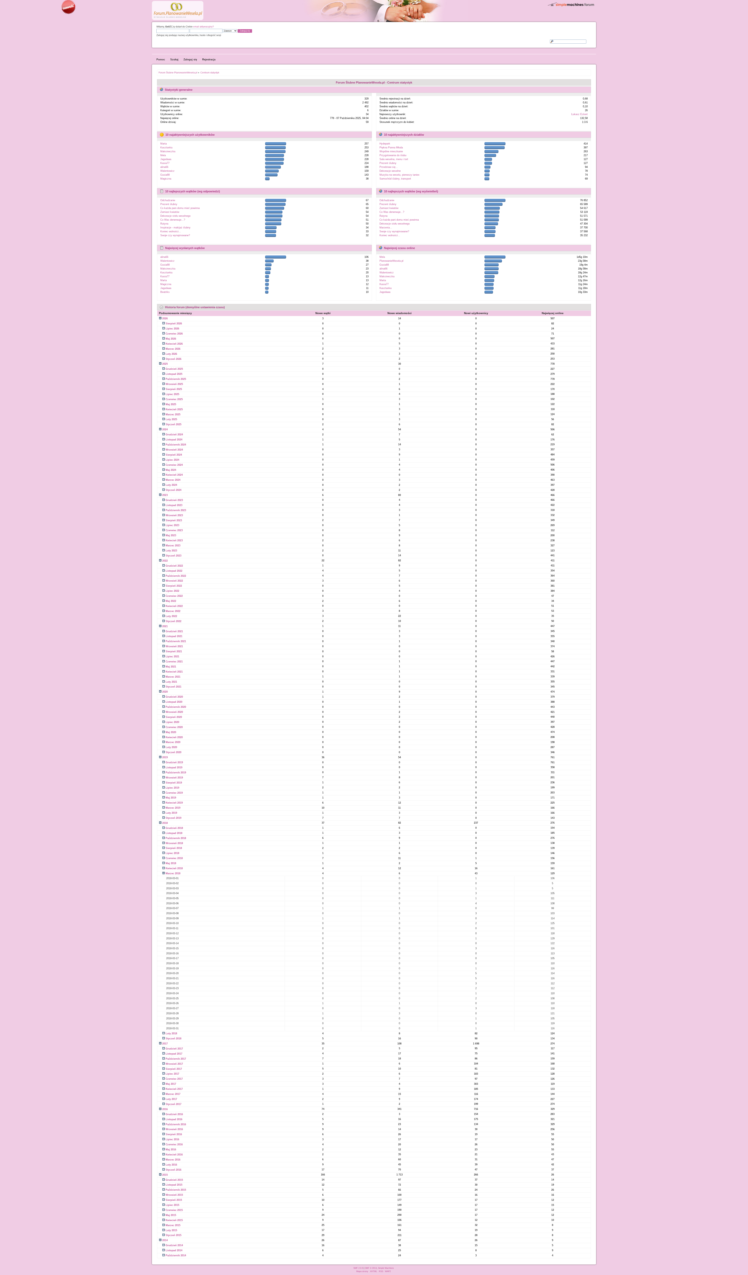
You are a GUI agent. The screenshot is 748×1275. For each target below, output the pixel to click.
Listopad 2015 (174, 1184)
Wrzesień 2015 (174, 1194)
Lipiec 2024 (172, 459)
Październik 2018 (176, 838)
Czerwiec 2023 (174, 530)
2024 (165, 429)
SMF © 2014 (371, 1268)
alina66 (164, 167)
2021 (165, 626)
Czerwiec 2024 (174, 464)
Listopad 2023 (174, 505)
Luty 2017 (171, 1099)
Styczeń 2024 (173, 490)
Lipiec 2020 (172, 722)
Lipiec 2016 (172, 1139)
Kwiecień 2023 (174, 540)
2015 (165, 1174)
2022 (165, 560)
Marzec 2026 (173, 348)
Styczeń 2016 (173, 1169)
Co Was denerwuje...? (172, 219)
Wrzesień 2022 (174, 580)
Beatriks (165, 292)
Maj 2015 (171, 1215)
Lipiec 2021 (172, 656)
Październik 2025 (176, 379)
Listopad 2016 (174, 1119)
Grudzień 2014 (174, 1245)
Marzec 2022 (173, 611)
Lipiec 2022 (172, 590)
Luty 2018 (171, 1033)
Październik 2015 (176, 1189)
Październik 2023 (176, 510)
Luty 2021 (171, 681)
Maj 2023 (171, 535)
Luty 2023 (171, 550)
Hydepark (384, 143)
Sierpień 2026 (174, 323)
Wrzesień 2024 (174, 449)
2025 (165, 363)
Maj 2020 (171, 732)
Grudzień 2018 (174, 828)
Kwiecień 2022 (174, 606)
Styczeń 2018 (173, 1038)
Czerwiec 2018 (174, 858)
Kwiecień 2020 (174, 737)
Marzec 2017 (173, 1094)
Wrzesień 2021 (174, 646)
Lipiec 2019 (172, 787)
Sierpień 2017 (174, 1068)
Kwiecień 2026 (174, 343)
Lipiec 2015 (172, 1205)
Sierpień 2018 (174, 848)
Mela (163, 155)
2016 (165, 1109)
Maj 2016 (171, 1149)
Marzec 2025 (173, 414)
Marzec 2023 (173, 545)
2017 (165, 1043)
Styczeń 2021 (173, 686)
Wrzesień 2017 (174, 1063)
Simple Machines (386, 1268)
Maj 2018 (171, 863)
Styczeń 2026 (173, 358)
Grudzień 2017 (174, 1048)
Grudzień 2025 (174, 368)
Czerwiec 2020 (174, 727)
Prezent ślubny (387, 163)
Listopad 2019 (174, 767)
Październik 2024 (176, 444)
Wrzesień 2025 (174, 384)
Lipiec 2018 (172, 853)
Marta (163, 143)
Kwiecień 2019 (174, 802)
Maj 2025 (171, 404)
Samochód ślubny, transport (395, 178)
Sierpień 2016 (174, 1134)
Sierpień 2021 (174, 651)
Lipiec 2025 (172, 394)
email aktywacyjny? (203, 26)
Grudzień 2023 (174, 500)
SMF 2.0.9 (358, 1268)
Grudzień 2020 (174, 696)
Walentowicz (167, 170)
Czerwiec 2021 (174, 661)
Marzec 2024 (173, 479)
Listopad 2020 (174, 701)
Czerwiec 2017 (174, 1078)
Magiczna (165, 178)
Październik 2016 (176, 1124)
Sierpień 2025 (174, 389)
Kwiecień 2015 (174, 1220)
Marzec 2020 (173, 742)
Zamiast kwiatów (169, 211)
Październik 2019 (176, 772)
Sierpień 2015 (174, 1199)
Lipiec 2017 (172, 1073)
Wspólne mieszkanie (391, 151)
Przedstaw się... (388, 167)
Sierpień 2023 (174, 520)
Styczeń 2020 (173, 752)
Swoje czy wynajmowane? (175, 235)
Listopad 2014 (174, 1250)
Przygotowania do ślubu (392, 155)
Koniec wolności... (170, 231)
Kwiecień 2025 (174, 409)
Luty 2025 (171, 419)
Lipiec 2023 (172, 525)
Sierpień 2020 (174, 717)
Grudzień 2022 (174, 565)
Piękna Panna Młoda (391, 147)
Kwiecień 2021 (174, 671)
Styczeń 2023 (173, 555)
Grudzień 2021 (174, 631)
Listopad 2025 (174, 373)
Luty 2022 (171, 616)
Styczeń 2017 (173, 1104)
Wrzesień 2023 (174, 515)
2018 (165, 823)
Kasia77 (164, 163)
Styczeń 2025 (173, 424)
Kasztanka (166, 147)
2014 (165, 1240)
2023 (165, 495)
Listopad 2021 (174, 636)
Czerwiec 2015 (174, 1210)
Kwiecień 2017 (174, 1088)
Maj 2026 (171, 338)
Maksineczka (167, 151)
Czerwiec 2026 (174, 333)
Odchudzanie (167, 200)
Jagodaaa (165, 159)
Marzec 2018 (173, 873)
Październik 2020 (176, 706)
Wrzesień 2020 (174, 712)
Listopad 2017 (174, 1053)
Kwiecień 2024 (174, 474)
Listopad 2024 (174, 439)
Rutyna (164, 223)
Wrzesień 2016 (174, 1129)
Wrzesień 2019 (174, 777)
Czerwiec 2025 (174, 399)
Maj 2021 (171, 666)
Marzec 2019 (173, 807)
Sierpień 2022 (174, 585)
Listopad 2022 (174, 570)
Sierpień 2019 (174, 782)
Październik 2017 (176, 1058)
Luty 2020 (171, 747)
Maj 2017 (171, 1083)
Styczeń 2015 (173, 1235)
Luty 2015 (171, 1230)
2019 (165, 757)
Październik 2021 (176, 641)
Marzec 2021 (173, 676)
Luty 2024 (171, 484)
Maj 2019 (171, 797)
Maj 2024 (171, 469)
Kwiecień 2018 (174, 868)
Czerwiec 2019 (174, 792)
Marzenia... (385, 227)
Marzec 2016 (173, 1159)
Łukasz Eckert (579, 114)
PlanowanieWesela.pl (391, 260)
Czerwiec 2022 (174, 595)
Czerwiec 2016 (174, 1144)
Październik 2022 (176, 575)
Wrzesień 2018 (174, 843)
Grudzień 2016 (174, 1114)
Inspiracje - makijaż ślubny (175, 227)
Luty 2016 (171, 1164)
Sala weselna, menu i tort (393, 159)
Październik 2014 (176, 1255)
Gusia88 (165, 174)
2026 (165, 318)
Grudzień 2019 (174, 762)
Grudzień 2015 (174, 1179)
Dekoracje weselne (390, 170)
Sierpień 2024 (174, 454)
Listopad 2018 (174, 833)
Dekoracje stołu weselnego (175, 215)
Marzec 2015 (173, 1225)
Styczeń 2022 (173, 621)
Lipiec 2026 (172, 328)
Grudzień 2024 (174, 434)
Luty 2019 (171, 812)
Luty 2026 (171, 353)
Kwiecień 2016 (174, 1154)
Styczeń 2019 (173, 817)
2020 (165, 691)
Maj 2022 (171, 601)
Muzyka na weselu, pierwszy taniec (399, 174)
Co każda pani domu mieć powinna (180, 208)
